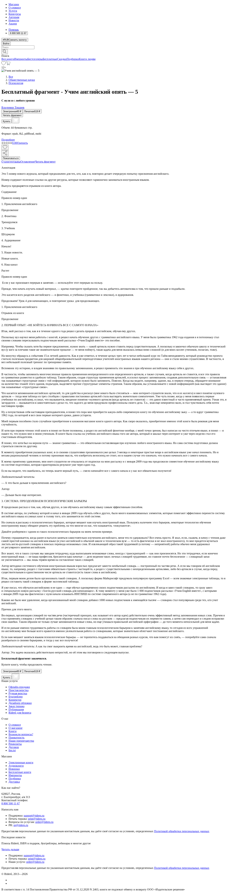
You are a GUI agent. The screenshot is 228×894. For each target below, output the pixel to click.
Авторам (14, 17)
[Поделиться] (5, 153)
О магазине (15, 727)
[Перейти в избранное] (3, 64)
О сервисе (15, 7)
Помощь (14, 29)
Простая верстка (18, 690)
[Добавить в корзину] (15, 120)
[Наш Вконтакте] (10, 880)
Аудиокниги (16, 765)
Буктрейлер (16, 696)
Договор (14, 747)
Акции (13, 23)
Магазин (14, 4)
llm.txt (12, 750)
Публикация (16, 709)
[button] (114, 51)
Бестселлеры (35, 59)
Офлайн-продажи (19, 686)
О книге (6, 161)
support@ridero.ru (34, 815)
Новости (14, 20)
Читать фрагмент (12, 115)
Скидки (62, 59)
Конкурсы (15, 13)
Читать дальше (10, 849)
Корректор (15, 699)
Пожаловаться (11, 158)
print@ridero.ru (36, 818)
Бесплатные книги (20, 772)
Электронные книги (21, 762)
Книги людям (87, 59)
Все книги (7, 59)
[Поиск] (4, 51)
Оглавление (27, 161)
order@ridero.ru (44, 821)
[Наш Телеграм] (10, 883)
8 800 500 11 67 (10, 803)
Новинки (14, 768)
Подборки (73, 59)
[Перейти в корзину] (8, 64)
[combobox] (114, 47)
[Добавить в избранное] (5, 147)
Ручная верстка (18, 693)
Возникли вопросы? (21, 734)
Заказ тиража (16, 706)
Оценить (22, 142)
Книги (13, 731)
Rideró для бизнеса (20, 712)
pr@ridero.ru (21, 825)
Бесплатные (50, 59)
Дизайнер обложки (20, 703)
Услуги (13, 10)
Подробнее (8, 139)
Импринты (20, 59)
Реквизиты (15, 743)
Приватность (16, 737)
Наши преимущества (21, 740)
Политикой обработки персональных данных (181, 831)
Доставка (14, 781)
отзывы (15, 161)
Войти (6, 43)
